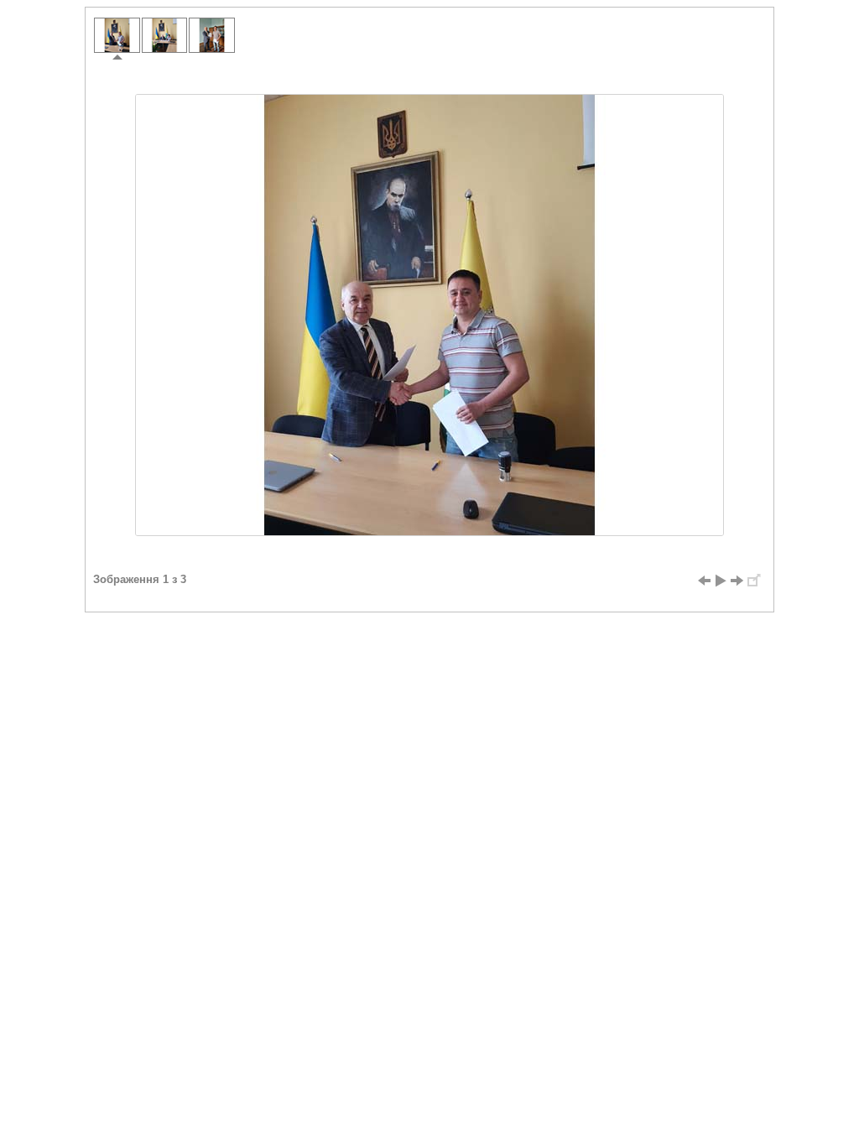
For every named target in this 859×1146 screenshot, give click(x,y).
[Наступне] (737, 580)
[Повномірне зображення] (754, 580)
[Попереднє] (703, 580)
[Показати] (720, 580)
